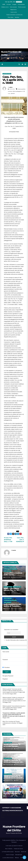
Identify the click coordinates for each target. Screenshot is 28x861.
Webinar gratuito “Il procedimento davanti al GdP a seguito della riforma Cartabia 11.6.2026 (14, 707)
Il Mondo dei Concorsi (18, 848)
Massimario (17, 851)
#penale (13, 93)
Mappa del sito (13, 9)
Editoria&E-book (18, 854)
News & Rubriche (8, 848)
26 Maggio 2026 (9, 796)
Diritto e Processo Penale (9, 566)
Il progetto (14, 4)
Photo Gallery (10, 17)
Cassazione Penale (7, 73)
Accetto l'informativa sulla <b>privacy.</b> (16, 640)
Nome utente (6, 651)
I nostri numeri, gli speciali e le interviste (14, 845)
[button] (19, 64)
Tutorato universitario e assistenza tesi (14, 14)
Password (5, 659)
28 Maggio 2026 (9, 764)
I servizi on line (13, 12)
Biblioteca (17, 857)
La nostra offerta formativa (8, 857)
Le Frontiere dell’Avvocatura (7, 851)
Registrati (5, 679)
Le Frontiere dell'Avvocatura (10, 600)
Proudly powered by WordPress (9, 840)
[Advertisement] (14, 34)
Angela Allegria (17, 577)
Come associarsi (13, 7)
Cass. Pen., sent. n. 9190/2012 (20, 539)
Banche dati (23, 851)
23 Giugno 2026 (9, 748)
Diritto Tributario (17, 586)
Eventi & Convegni (7, 742)
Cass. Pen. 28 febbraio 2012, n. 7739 (8, 539)
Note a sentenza (7, 602)
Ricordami (7, 667)
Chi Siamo (9, 4)
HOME (3, 4)
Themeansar (13, 842)
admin (10, 87)
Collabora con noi (4, 7)
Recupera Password (8, 675)
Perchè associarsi (22, 7)
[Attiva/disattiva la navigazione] (25, 64)
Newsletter (17, 17)
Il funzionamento (21, 4)
